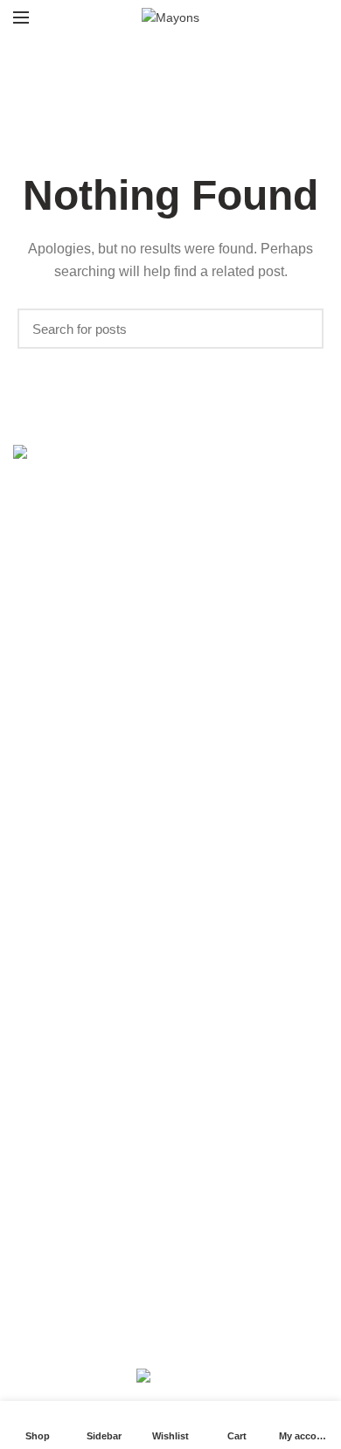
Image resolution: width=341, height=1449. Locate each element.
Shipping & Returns (66, 1172)
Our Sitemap (48, 1263)
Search (302, 329)
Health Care (46, 829)
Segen (170, 1347)
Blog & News (48, 1232)
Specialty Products (64, 800)
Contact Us (43, 1061)
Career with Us (54, 971)
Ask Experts (46, 1001)
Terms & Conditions (67, 1202)
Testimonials (47, 1031)
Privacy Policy (51, 1141)
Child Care (42, 769)
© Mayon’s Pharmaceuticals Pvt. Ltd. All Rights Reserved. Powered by (171, 1333)
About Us (38, 940)
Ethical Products (57, 739)
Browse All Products (67, 860)
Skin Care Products (66, 709)
